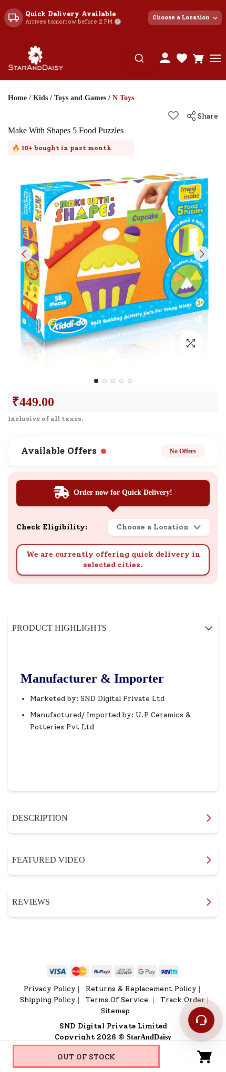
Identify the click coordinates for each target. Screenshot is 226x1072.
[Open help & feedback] (201, 1020)
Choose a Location (181, 17)
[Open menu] (215, 58)
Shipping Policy (48, 999)
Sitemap (115, 1010)
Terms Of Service (118, 999)
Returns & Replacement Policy (141, 988)
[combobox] (139, 58)
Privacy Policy (50, 988)
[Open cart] (198, 58)
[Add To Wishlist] (173, 115)
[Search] (139, 58)
